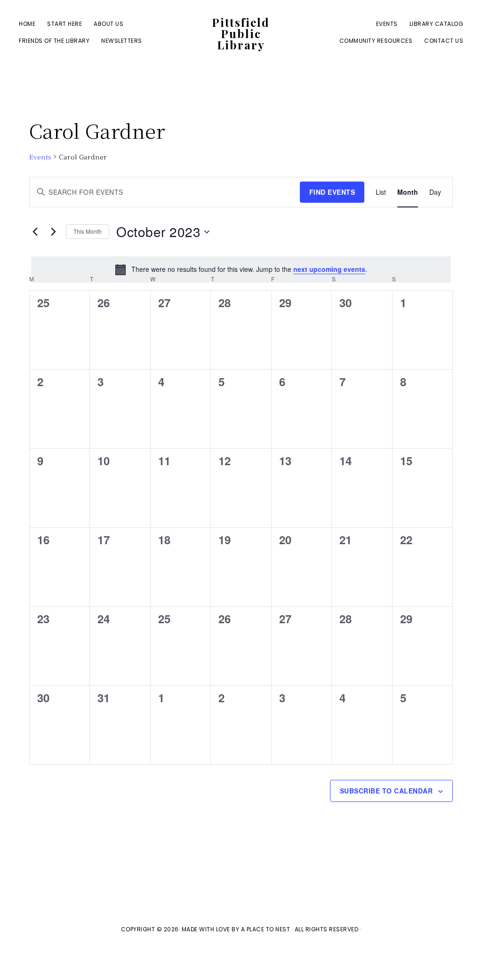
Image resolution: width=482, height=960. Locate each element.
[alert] (241, 269)
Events (40, 156)
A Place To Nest (265, 929)
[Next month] (53, 232)
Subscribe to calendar (386, 790)
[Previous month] (34, 232)
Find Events (332, 192)
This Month (87, 231)
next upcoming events (329, 269)
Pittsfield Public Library (241, 33)
